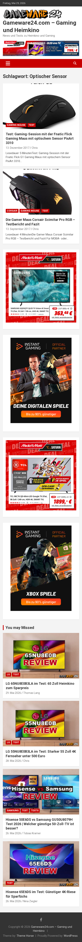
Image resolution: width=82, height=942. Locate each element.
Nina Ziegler (30, 901)
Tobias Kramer (32, 833)
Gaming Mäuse (16, 125)
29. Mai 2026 (13, 692)
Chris (35, 147)
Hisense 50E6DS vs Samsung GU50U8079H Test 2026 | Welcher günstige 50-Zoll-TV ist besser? (40, 824)
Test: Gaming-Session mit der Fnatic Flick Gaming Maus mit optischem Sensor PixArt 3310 (40, 138)
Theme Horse (25, 935)
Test (32, 125)
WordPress (71, 935)
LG (8, 674)
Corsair (12, 210)
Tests (35, 810)
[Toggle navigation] (8, 63)
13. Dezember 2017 (17, 147)
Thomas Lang (31, 692)
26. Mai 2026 (13, 833)
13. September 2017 (18, 229)
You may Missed (20, 627)
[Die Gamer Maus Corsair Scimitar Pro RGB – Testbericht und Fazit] (41, 192)
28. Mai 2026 (13, 760)
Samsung (13, 810)
